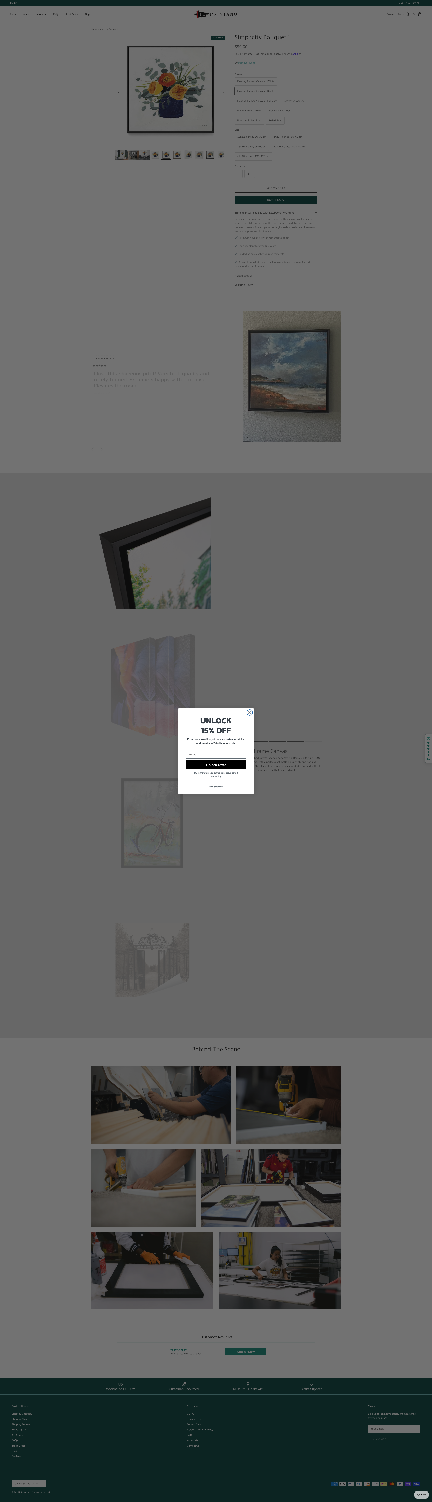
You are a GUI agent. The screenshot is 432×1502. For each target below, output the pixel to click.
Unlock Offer (216, 764)
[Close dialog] (250, 712)
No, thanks (216, 786)
